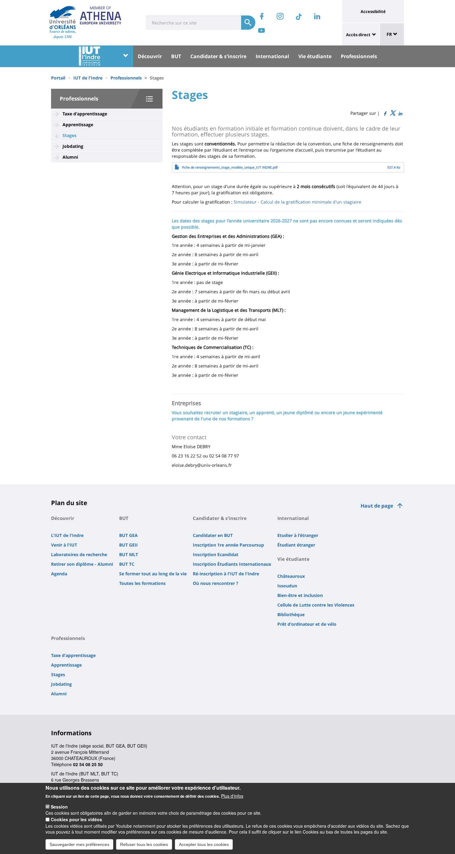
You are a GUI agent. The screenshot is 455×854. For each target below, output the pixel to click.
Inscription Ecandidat (215, 554)
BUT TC (126, 564)
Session (59, 807)
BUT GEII (128, 545)
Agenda (59, 574)
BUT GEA (128, 535)
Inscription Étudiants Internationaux (232, 564)
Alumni (70, 157)
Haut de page (377, 505)
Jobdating (73, 146)
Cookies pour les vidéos (76, 819)
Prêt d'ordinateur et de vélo (306, 624)
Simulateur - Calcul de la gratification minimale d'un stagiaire (297, 202)
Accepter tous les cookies (204, 844)
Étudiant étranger (296, 545)
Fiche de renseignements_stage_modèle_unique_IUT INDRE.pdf (230, 167)
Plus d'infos (232, 796)
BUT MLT (128, 554)
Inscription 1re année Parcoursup (228, 545)
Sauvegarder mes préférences (79, 844)
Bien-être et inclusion (300, 595)
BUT (176, 56)
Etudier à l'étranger (297, 535)
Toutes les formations (142, 583)
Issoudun (287, 586)
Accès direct (358, 34)
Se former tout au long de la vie (153, 574)
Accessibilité (373, 11)
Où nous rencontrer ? (215, 583)
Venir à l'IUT (64, 545)
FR (390, 34)
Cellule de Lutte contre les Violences (315, 605)
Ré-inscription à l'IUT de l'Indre (226, 574)
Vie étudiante (315, 56)
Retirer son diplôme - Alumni (82, 564)
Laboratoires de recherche (79, 554)
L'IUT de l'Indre (67, 535)
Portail (58, 78)
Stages (69, 135)
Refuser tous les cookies (144, 844)
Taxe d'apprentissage (85, 114)
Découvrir (150, 56)
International (272, 56)
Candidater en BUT (213, 535)
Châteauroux (291, 576)
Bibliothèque (291, 614)
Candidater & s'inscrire (218, 56)
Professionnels (359, 56)
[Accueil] (63, 17)
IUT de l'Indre (87, 78)
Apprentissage (78, 124)
